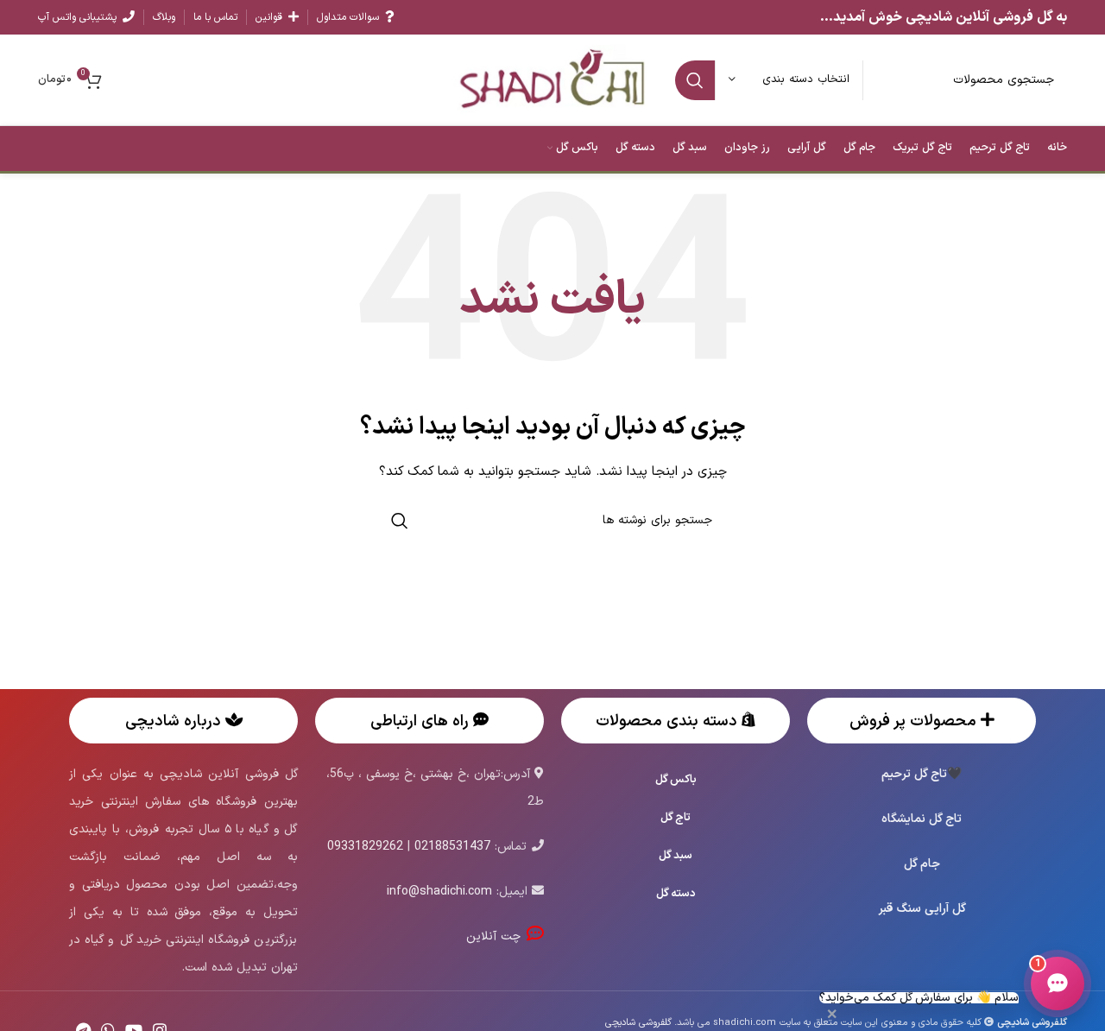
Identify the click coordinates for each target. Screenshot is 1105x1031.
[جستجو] (695, 80)
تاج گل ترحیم (914, 774)
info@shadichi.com (439, 891)
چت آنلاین (496, 936)
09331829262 (365, 847)
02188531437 (452, 847)
